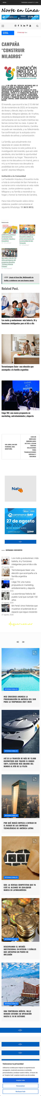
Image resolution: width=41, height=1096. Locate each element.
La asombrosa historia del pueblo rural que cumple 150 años (25, 597)
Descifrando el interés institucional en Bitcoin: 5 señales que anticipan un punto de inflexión (20, 950)
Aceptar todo (20, 1080)
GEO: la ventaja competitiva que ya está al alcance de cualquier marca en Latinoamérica (20, 887)
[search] (37, 26)
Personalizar (20, 1086)
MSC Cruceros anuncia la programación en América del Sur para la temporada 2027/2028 (20, 699)
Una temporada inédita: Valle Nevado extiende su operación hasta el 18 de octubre (18, 1014)
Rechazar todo (20, 1091)
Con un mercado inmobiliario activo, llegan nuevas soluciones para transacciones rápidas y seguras (30, 446)
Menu (4, 2)
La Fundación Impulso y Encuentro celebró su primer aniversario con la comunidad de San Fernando (27, 239)
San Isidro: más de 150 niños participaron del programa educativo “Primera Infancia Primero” (9, 262)
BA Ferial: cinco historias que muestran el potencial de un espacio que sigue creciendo (25, 608)
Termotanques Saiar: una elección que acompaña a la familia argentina (18, 368)
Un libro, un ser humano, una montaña (11, 447)
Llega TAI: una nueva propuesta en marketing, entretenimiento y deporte (18, 414)
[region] (20, 1078)
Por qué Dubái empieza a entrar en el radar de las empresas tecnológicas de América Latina (20, 825)
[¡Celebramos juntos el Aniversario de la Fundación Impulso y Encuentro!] (9, 229)
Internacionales (11, 689)
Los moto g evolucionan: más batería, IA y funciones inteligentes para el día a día (19, 322)
